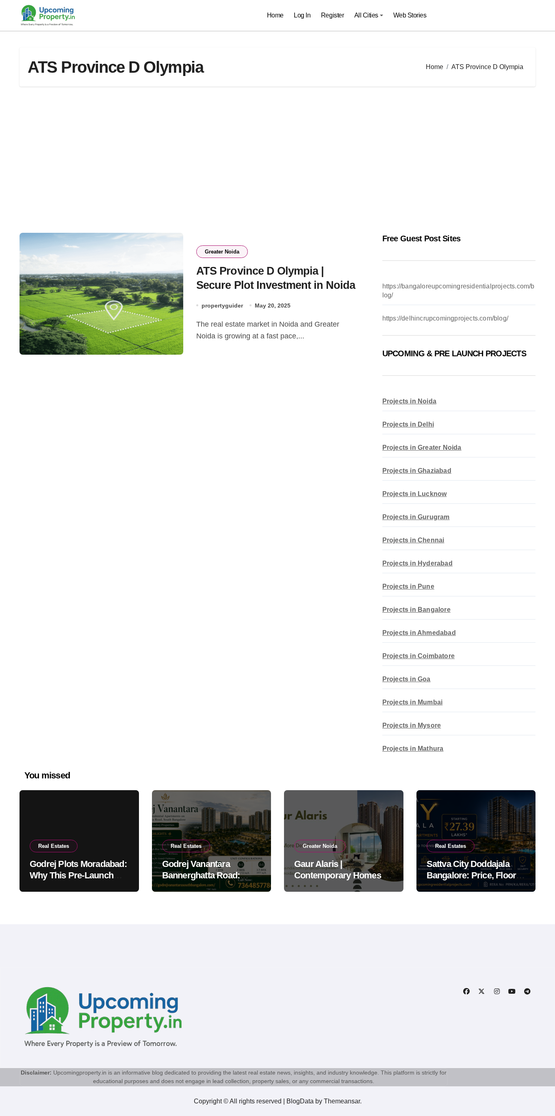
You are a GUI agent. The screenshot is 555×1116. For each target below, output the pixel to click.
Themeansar (342, 1101)
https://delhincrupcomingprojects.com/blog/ (445, 318)
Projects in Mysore (411, 725)
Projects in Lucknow (414, 493)
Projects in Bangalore (416, 609)
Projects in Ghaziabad (416, 470)
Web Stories (410, 15)
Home (275, 15)
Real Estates (53, 846)
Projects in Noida (409, 401)
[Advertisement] (277, 160)
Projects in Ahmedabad (419, 632)
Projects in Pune (408, 586)
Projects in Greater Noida (422, 447)
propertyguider (222, 305)
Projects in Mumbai (412, 702)
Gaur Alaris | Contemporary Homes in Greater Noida (342, 875)
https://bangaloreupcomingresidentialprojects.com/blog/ (458, 291)
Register (332, 15)
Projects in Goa (406, 679)
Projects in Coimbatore (418, 655)
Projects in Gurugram (416, 517)
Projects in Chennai (413, 540)
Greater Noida (222, 252)
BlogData (300, 1101)
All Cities (366, 15)
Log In (302, 15)
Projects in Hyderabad (417, 563)
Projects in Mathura (413, 748)
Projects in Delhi (408, 424)
